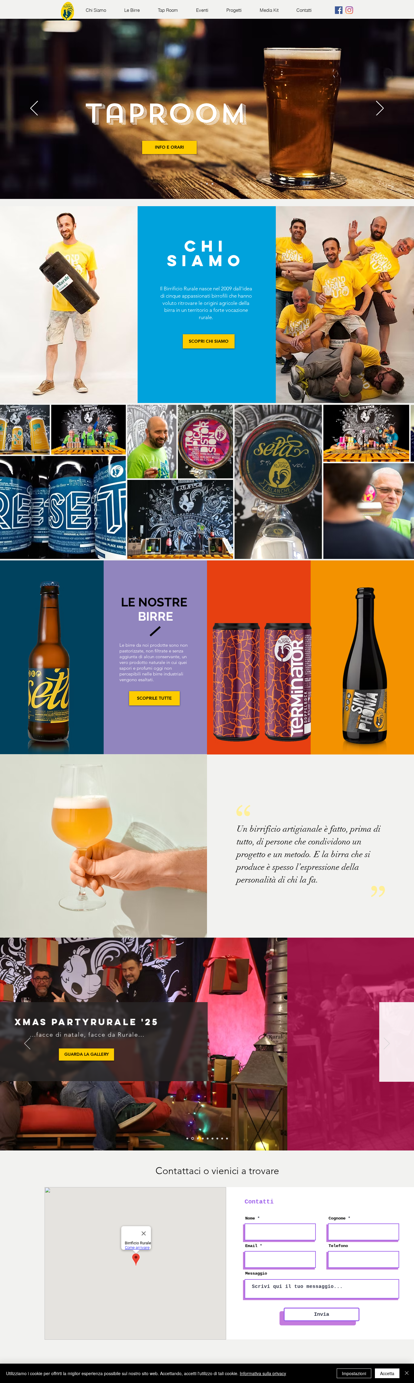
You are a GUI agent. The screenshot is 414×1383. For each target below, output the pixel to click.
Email (251, 1246)
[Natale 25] (187, 1138)
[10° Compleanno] (227, 1138)
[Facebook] (338, 10)
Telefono (338, 1246)
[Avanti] (380, 109)
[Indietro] (34, 109)
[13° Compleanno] (217, 1138)
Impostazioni (354, 1373)
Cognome (337, 1218)
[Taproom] (201, 184)
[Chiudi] (406, 1373)
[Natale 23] (208, 1138)
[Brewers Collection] (207, 184)
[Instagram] (349, 10)
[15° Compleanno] (203, 1138)
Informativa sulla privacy (263, 1373)
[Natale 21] (222, 1138)
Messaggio (256, 1273)
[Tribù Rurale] (212, 184)
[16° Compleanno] (192, 1138)
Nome (250, 1218)
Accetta (387, 1373)
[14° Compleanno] (212, 1138)
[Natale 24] (197, 1138)
